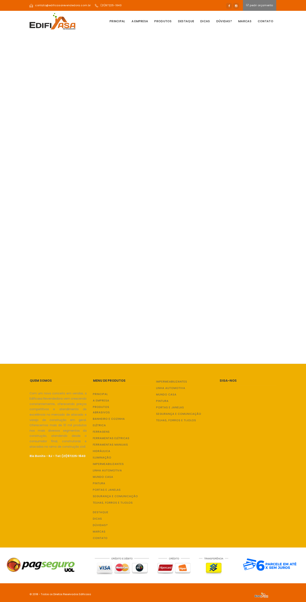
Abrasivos (101, 412)
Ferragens (101, 432)
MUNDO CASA (45, 267)
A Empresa (140, 21)
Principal (117, 21)
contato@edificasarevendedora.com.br (63, 5)
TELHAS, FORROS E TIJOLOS (56, 316)
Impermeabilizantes (108, 464)
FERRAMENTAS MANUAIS (53, 206)
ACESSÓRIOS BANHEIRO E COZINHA (61, 157)
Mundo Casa (103, 477)
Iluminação (102, 458)
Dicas (205, 21)
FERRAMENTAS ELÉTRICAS (54, 194)
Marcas (244, 21)
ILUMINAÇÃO (45, 230)
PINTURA (42, 279)
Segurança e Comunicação (115, 496)
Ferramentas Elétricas (111, 438)
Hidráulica (101, 451)
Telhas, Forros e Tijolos (113, 503)
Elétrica (99, 425)
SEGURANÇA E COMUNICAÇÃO (57, 304)
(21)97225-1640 (111, 5)
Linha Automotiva (107, 470)
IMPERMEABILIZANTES (52, 243)
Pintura (99, 483)
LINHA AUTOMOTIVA (51, 255)
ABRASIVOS (44, 144)
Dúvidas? (224, 21)
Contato (265, 21)
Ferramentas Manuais (110, 445)
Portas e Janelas (107, 490)
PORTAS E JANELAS (50, 292)
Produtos (163, 21)
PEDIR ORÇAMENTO (261, 5)
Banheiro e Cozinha (109, 419)
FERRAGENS (44, 181)
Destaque (186, 21)
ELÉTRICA (43, 169)
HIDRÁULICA (44, 218)
